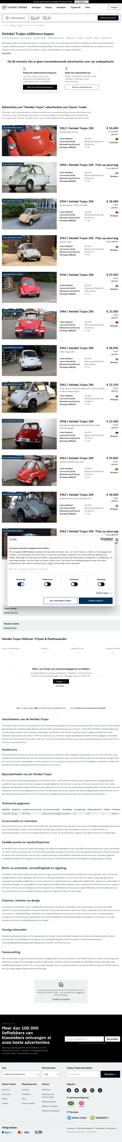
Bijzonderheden (40, 38)
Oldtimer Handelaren (51, 1110)
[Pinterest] (84, 1090)
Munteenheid (48, 1067)
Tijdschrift (76, 7)
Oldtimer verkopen (50, 1106)
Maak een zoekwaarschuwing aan (40, 87)
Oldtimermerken (49, 1101)
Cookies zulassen (95, 601)
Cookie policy (111, 1128)
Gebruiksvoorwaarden (85, 1128)
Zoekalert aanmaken (108, 18)
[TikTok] (100, 1090)
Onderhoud (70, 38)
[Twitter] (77, 1090)
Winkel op (46, 1089)
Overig (96, 38)
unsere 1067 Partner (25, 552)
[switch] (47, 584)
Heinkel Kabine (10, 628)
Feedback (26, 1094)
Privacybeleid (99, 1128)
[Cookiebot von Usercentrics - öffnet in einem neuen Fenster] (102, 539)
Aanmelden (60, 686)
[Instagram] (92, 1090)
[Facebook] (69, 1090)
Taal (4, 1067)
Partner (5, 1103)
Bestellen (109, 1074)
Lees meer (6, 53)
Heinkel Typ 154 (11, 612)
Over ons (6, 1089)
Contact (25, 1089)
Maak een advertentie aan (82, 87)
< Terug (4, 25)
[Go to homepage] (14, 7)
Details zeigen (102, 593)
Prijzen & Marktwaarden (11, 38)
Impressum (71, 1128)
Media (4, 1099)
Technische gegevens (56, 38)
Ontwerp (89, 38)
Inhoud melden (28, 1103)
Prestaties (80, 38)
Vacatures (6, 1094)
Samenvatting (106, 38)
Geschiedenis (27, 38)
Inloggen (114, 7)
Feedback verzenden (61, 999)
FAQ (23, 1099)
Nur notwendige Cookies (60, 601)
